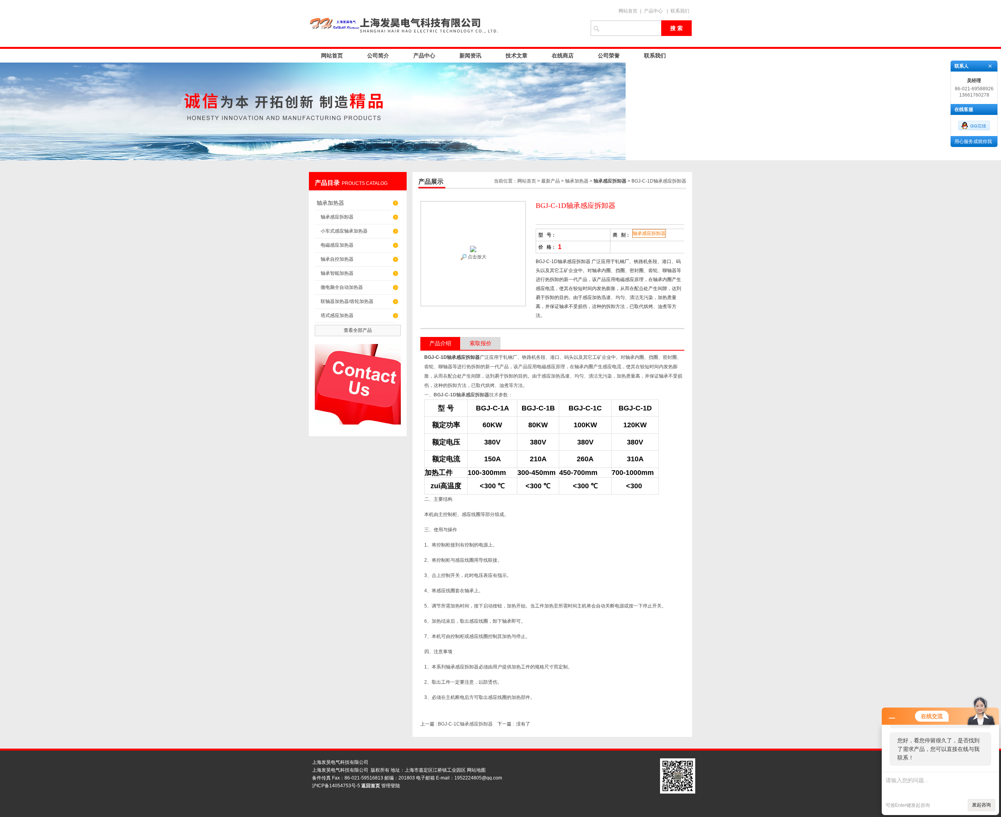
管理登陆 (390, 785)
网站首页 (628, 11)
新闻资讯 (470, 55)
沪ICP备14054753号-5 (336, 785)
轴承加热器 (330, 203)
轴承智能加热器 (337, 273)
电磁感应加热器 (337, 245)
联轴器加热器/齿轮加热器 (347, 301)
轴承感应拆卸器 (337, 217)
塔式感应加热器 (337, 315)
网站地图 (476, 770)
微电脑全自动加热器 (342, 287)
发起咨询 (981, 805)
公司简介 (378, 55)
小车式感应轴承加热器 (344, 231)
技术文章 (516, 55)
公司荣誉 (609, 55)
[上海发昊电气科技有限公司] (446, 23)
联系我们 (680, 11)
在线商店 (563, 55)
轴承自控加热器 (337, 259)
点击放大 (476, 257)
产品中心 (653, 11)
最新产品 (550, 181)
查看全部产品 (358, 330)
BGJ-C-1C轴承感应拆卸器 (465, 724)
